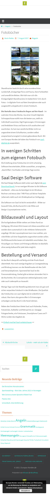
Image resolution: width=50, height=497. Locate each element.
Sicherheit (4, 439)
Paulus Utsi (6, 397)
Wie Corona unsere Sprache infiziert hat (17, 393)
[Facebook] (25, 3)
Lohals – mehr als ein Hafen (37, 341)
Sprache (26, 439)
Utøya (2, 442)
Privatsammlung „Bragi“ (11, 460)
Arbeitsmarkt (43, 420)
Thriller (31, 439)
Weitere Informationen (35, 488)
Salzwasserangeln (41, 435)
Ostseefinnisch (31, 435)
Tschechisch (37, 439)
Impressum (42, 455)
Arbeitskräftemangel (33, 420)
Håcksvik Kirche (11, 341)
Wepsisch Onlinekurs (33, 460)
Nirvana (25, 471)
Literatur (20, 430)
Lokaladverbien (28, 430)
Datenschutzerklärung (23, 455)
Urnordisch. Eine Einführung (12, 402)
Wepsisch (7, 442)
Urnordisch (45, 439)
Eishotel (12, 426)
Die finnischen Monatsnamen (13, 385)
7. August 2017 (23, 38)
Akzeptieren (25, 490)
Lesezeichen (9, 328)
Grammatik (27, 425)
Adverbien (4, 420)
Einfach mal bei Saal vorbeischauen (17, 322)
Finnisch (17, 426)
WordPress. (34, 471)
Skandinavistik (11, 439)
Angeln (21, 419)
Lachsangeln (14, 430)
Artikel (2, 426)
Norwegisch (23, 435)
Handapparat (40, 426)
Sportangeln (20, 439)
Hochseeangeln (5, 430)
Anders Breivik (11, 420)
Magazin (8, 26)
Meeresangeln (10, 434)
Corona (7, 426)
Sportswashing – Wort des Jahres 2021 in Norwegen (21, 389)
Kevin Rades (9, 38)
